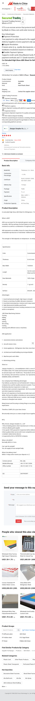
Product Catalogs (29, 630)
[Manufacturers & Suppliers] (17, 3)
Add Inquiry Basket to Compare (13, 154)
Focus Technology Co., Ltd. (25, 693)
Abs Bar (18, 678)
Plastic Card (7, 659)
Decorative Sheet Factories (12, 673)
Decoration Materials (28, 14)
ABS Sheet (23, 634)
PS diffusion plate (7, 634)
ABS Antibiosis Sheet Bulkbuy (12, 683)
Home (3, 14)
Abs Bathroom (8, 678)
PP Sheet (4, 641)
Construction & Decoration (14, 14)
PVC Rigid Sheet (24, 637)
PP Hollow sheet (7, 637)
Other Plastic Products (21, 659)
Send (18, 521)
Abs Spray (28, 678)
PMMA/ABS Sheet (25, 641)
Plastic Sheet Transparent (11, 664)
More (3, 686)
